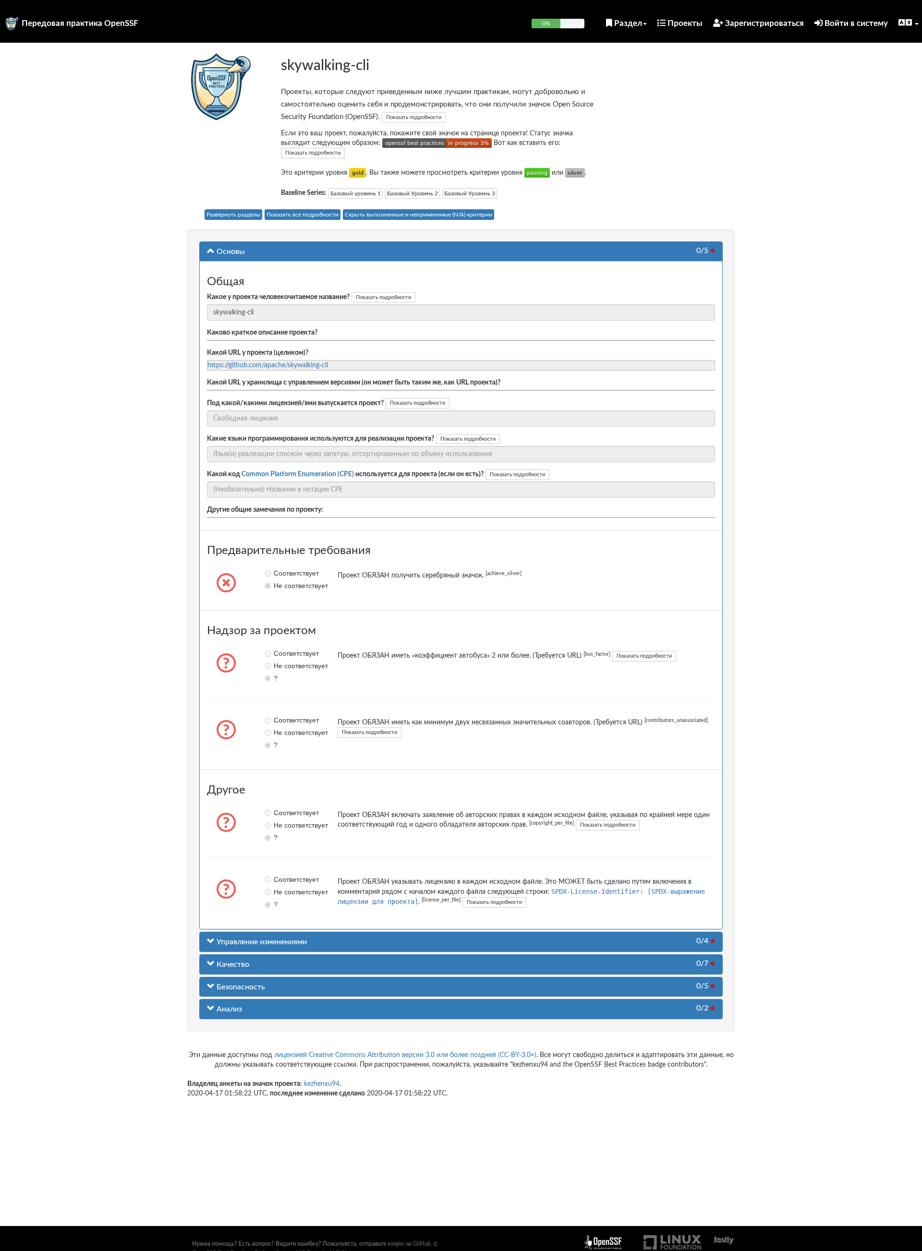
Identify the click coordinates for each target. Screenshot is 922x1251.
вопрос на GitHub (409, 1244)
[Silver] (575, 172)
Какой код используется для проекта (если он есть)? (345, 474)
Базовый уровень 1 (355, 193)
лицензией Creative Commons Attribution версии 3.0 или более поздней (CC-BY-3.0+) (405, 1055)
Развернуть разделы (233, 214)
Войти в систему (855, 23)
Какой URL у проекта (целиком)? (257, 352)
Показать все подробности (303, 214)
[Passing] (537, 172)
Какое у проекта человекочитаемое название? (278, 297)
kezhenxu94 (322, 1084)
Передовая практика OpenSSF (80, 23)
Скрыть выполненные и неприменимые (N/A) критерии (418, 214)
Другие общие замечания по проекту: (265, 509)
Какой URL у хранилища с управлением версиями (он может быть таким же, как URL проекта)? (353, 382)
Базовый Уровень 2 (412, 193)
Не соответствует (281, 585)
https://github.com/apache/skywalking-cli (267, 365)
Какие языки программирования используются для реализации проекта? (320, 438)
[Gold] (357, 172)
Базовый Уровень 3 (469, 193)
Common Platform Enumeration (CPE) (298, 474)
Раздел (627, 23)
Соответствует (281, 573)
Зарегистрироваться (763, 23)
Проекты (684, 23)
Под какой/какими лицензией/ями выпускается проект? (295, 403)
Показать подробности (413, 117)
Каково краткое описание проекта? (262, 332)
